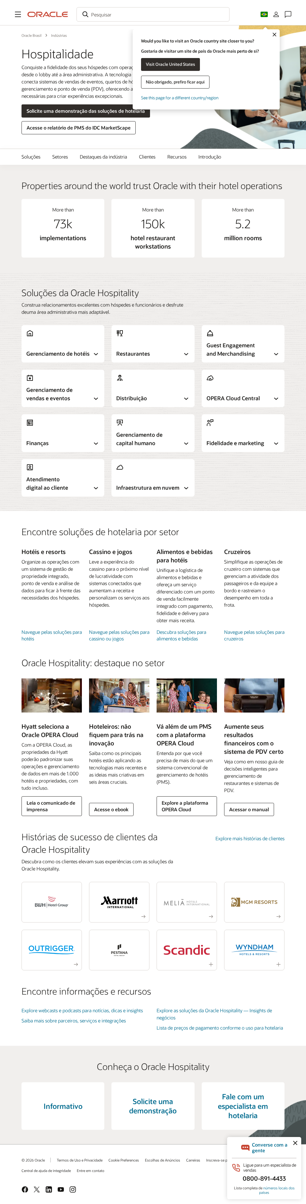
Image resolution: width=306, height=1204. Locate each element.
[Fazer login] (276, 14)
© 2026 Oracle (33, 1160)
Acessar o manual (249, 809)
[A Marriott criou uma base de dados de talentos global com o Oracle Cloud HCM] (119, 902)
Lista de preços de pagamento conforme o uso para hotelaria (220, 1028)
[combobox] (153, 14)
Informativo (63, 1106)
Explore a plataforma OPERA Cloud (185, 806)
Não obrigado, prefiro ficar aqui (175, 82)
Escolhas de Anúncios (162, 1160)
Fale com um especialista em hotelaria (243, 1106)
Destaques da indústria (103, 156)
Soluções (31, 156)
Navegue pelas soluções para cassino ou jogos (119, 635)
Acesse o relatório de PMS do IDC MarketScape (79, 127)
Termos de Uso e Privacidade (79, 1160)
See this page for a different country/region (179, 98)
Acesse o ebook (111, 809)
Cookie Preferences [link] (123, 1160)
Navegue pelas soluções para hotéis (52, 635)
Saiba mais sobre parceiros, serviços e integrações (74, 1020)
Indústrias (59, 35)
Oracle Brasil (32, 35)
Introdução (209, 156)
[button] (18, 14)
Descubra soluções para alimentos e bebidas (181, 635)
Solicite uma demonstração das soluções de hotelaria (86, 111)
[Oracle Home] (47, 14)
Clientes (147, 156)
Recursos (176, 156)
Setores (60, 156)
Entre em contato (90, 1170)
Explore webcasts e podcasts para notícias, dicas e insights (82, 1010)
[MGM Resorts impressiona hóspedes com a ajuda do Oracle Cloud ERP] (254, 902)
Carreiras (193, 1160)
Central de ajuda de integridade (46, 1170)
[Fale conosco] (288, 14)
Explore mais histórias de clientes (249, 838)
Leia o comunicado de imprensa (51, 806)
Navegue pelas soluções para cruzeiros (254, 635)
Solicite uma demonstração (153, 1106)
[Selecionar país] (264, 14)
